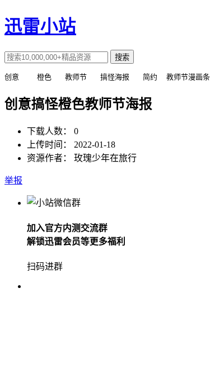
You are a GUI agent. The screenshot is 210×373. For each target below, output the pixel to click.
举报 (13, 180)
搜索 (122, 57)
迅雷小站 (40, 26)
